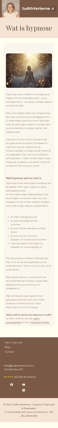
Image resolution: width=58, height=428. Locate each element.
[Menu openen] (53, 8)
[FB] (10, 384)
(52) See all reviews (19, 377)
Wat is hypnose (13, 342)
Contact (9, 351)
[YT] (22, 384)
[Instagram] (22, 390)
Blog (7, 347)
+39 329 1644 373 (13, 369)
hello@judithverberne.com (19, 365)
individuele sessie (39, 322)
